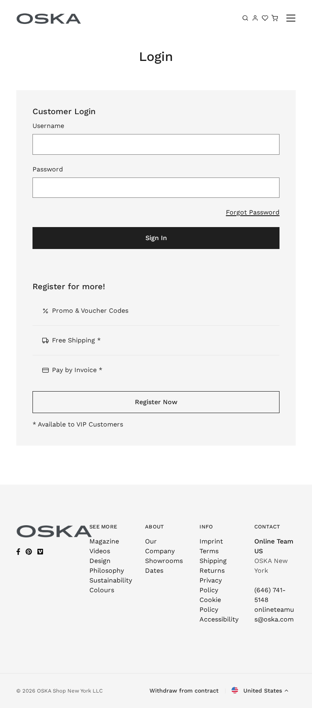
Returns (212, 570)
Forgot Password (253, 212)
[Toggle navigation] (291, 18)
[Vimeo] (40, 552)
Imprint (211, 541)
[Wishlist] (265, 18)
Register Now (156, 402)
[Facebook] (18, 552)
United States (261, 690)
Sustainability (110, 580)
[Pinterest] (29, 552)
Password (47, 169)
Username (48, 126)
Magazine (104, 541)
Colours (101, 590)
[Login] (255, 18)
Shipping (213, 561)
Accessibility (218, 619)
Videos (99, 551)
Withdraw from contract (184, 690)
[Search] (245, 18)
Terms (209, 551)
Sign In (156, 238)
